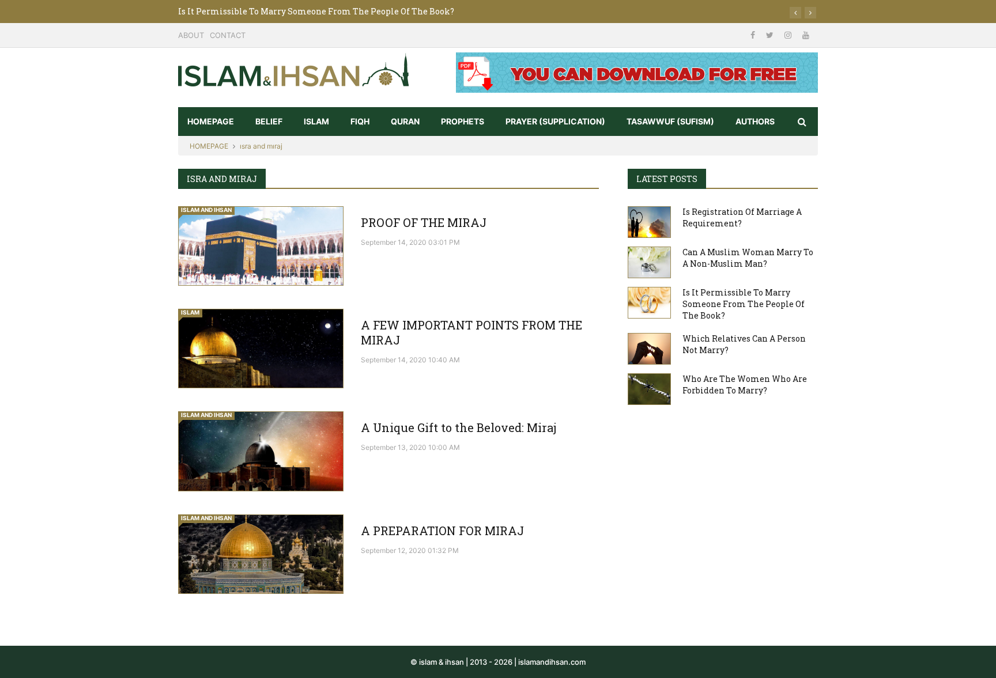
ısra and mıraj (261, 146)
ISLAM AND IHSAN (206, 209)
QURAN (405, 121)
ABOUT (191, 35)
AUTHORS (755, 121)
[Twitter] (771, 35)
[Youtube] (805, 35)
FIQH (359, 121)
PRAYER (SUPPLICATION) (555, 121)
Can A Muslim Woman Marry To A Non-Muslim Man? (747, 258)
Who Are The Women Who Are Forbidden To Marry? (744, 384)
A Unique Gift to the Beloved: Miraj (458, 427)
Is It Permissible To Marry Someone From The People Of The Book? (316, 11)
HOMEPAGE (210, 121)
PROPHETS (462, 121)
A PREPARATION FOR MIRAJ (442, 530)
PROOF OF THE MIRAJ (423, 222)
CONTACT (228, 35)
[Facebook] (753, 35)
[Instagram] (789, 35)
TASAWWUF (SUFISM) (670, 121)
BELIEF (268, 121)
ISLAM (316, 121)
